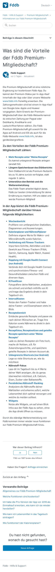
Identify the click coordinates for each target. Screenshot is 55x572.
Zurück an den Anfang (14, 477)
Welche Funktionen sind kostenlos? (21, 496)
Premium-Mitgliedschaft (38, 15)
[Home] (11, 5)
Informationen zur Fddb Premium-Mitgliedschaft (24, 18)
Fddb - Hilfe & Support (13, 15)
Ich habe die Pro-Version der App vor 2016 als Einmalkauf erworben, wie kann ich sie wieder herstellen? (26, 505)
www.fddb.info (10, 101)
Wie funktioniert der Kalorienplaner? (22, 523)
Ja (20, 452)
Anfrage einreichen (38, 467)
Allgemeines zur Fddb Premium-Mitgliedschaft (27, 491)
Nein (35, 452)
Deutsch (45, 5)
